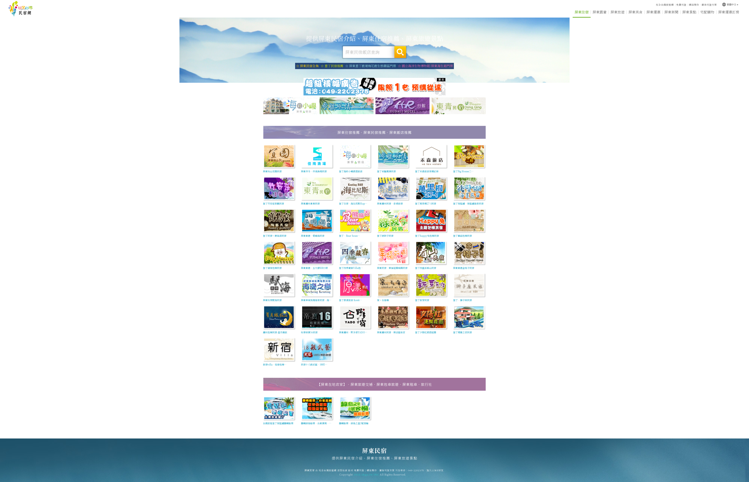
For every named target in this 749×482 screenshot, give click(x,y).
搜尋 (400, 52)
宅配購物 (707, 11)
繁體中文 (729, 4)
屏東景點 (689, 11)
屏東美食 (635, 11)
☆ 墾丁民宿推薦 (332, 66)
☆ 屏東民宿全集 (307, 66)
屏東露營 (600, 11)
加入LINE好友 (435, 470)
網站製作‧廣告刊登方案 (703, 4)
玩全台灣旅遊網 (665, 4)
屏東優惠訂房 (728, 11)
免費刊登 (681, 4)
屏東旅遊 (618, 11)
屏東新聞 (671, 11)
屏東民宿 (20, 9)
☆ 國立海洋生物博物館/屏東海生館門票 (425, 66)
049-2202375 (416, 470)
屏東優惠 (653, 11)
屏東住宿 (582, 11)
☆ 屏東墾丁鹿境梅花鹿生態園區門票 (370, 66)
